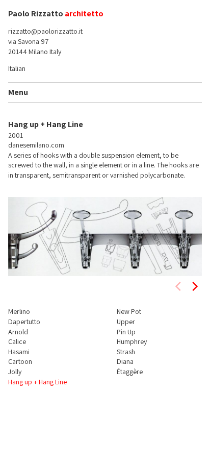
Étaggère (130, 371)
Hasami (19, 351)
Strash (126, 351)
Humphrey (132, 341)
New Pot (129, 311)
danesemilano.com (36, 145)
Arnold (18, 331)
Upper (126, 321)
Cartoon (20, 361)
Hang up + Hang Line (37, 381)
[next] (194, 286)
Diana (125, 361)
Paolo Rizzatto (35, 13)
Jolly (14, 371)
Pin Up (126, 331)
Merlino (19, 311)
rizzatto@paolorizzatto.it (45, 31)
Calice (17, 341)
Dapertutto (24, 321)
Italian (16, 68)
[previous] (179, 286)
